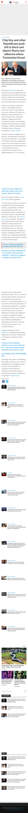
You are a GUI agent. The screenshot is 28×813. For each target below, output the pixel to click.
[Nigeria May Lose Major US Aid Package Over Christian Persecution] (4, 611)
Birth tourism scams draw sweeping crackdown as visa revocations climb (15, 563)
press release (16, 130)
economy (9, 473)
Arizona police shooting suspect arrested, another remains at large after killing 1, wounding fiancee (16, 527)
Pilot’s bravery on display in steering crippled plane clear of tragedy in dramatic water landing (15, 493)
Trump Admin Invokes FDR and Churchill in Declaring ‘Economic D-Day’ (16, 510)
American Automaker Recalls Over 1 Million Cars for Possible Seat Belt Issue (16, 579)
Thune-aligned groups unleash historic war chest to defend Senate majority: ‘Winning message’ (16, 629)
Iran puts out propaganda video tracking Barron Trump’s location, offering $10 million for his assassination (16, 441)
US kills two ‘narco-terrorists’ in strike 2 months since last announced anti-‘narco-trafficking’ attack (16, 596)
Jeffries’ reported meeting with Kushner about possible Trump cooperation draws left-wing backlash (16, 423)
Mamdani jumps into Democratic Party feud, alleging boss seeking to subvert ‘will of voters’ (16, 458)
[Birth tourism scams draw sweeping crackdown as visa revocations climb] (4, 561)
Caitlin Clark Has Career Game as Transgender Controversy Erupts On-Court (15, 406)
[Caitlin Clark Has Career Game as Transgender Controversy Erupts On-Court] (4, 404)
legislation (5, 332)
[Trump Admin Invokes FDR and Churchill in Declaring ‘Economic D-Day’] (4, 509)
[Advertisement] (14, 19)
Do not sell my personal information (13, 809)
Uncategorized (5, 37)
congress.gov (14, 375)
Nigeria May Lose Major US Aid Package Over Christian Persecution (16, 612)
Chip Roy (11, 90)
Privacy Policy (21, 808)
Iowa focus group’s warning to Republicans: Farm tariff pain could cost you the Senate (16, 476)
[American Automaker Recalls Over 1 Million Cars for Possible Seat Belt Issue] (4, 578)
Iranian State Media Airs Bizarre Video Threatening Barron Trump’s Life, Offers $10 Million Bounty (16, 388)
